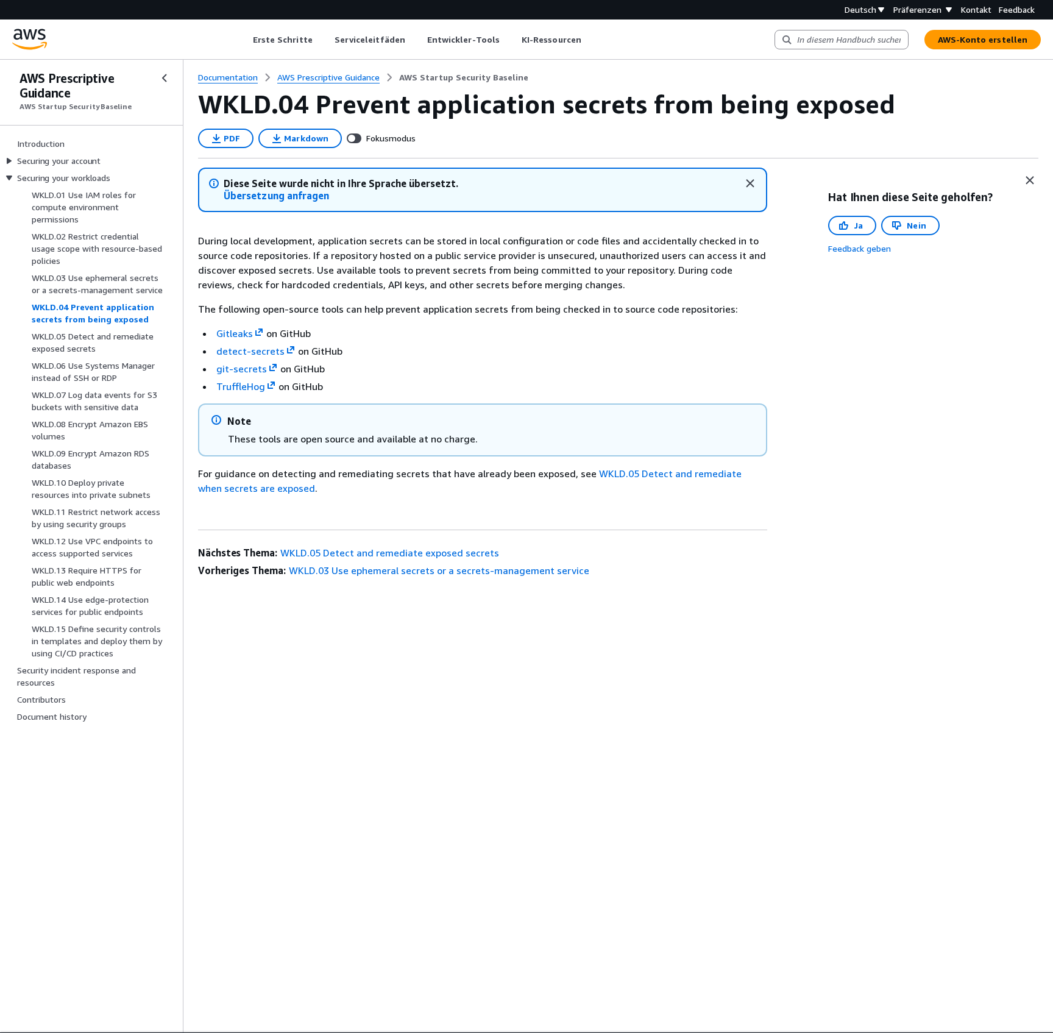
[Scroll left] (243, 39)
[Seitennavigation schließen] (164, 78)
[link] (463, 77)
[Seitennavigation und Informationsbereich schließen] (1029, 180)
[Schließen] (750, 183)
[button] (276, 196)
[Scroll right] (590, 39)
